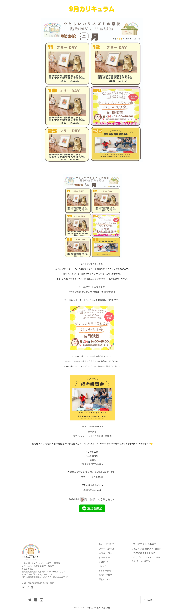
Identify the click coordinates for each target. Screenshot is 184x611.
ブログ (102, 566)
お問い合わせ (105, 575)
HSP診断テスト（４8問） (144, 544)
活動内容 (103, 562)
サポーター (104, 557)
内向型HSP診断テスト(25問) (146, 548)
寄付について (105, 579)
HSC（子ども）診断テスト (141, 561)
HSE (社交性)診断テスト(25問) (145, 557)
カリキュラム (105, 553)
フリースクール (107, 548)
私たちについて (107, 544)
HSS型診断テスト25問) (143, 553)
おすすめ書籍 (105, 570)
